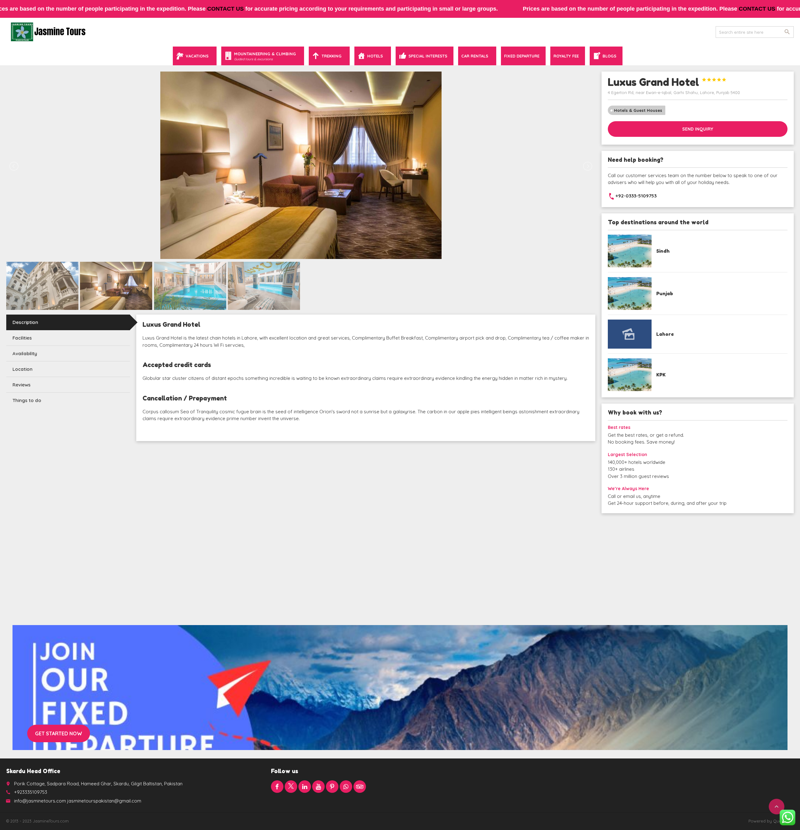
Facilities (22, 338)
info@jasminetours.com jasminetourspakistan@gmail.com (77, 801)
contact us (225, 9)
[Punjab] (630, 293)
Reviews (21, 385)
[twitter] (291, 786)
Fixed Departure (521, 55)
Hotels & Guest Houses (638, 110)
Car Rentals (474, 55)
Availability (24, 353)
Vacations (197, 55)
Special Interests (427, 55)
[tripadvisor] (359, 786)
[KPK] (630, 374)
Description (25, 322)
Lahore (665, 334)
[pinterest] (332, 786)
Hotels (375, 55)
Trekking (332, 55)
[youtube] (318, 786)
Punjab (664, 293)
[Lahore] (630, 334)
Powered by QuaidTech (771, 820)
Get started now (58, 733)
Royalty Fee (566, 55)
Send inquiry (697, 129)
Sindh (663, 251)
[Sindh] (630, 251)
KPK (661, 375)
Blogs (609, 55)
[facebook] (277, 786)
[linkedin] (304, 786)
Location (22, 369)
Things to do (26, 400)
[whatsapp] (346, 786)
